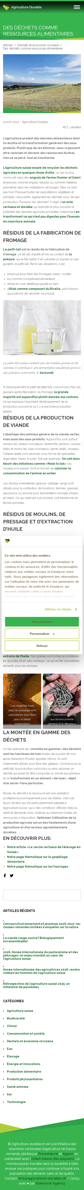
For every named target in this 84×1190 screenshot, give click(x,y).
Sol (9, 1094)
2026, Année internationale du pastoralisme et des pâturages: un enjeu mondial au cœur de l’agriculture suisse (40, 955)
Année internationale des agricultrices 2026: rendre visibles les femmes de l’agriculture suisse (41, 971)
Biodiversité (16, 1018)
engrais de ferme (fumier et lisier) (55, 177)
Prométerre (48, 1154)
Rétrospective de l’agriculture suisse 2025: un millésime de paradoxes (36, 985)
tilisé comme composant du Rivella (34, 288)
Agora (68, 1154)
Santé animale (18, 1086)
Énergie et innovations (23, 1064)
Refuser (42, 645)
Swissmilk (46, 372)
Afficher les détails (58, 609)
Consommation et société (26, 1033)
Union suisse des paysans (52, 1159)
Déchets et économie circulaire (38, 45)
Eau (9, 1048)
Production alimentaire (24, 1071)
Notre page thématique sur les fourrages (37, 866)
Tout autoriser (42, 621)
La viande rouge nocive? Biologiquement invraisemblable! (33, 939)
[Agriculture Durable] (35, 7)
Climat (12, 1026)
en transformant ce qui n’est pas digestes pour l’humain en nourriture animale (41, 216)
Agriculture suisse (20, 1010)
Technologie (16, 1102)
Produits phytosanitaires (25, 1079)
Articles (8, 45)
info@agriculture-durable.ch (42, 1178)
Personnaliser (40, 633)
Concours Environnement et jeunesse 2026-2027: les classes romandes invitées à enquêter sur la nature (41, 925)
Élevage (13, 1056)
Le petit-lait (12, 249)
